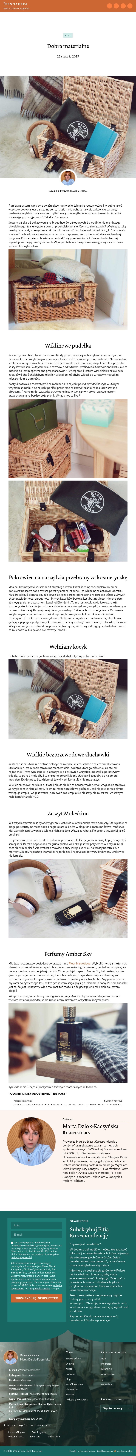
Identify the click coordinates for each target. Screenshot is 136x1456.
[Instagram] (116, 5)
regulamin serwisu (40, 1288)
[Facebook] (123, 5)
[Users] (129, 5)
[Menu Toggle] (96, 6)
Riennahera (15, 3)
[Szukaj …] (102, 6)
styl (68, 35)
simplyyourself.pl (124, 1450)
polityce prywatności (21, 1257)
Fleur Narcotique (79, 963)
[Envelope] (109, 5)
